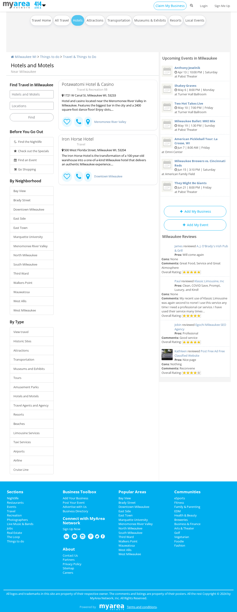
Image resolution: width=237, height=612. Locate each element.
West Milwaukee (24, 310)
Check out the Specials (33, 151)
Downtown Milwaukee (28, 209)
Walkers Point (22, 283)
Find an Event (27, 160)
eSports (179, 498)
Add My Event (197, 225)
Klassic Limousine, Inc (209, 281)
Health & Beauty (185, 515)
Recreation (14, 515)
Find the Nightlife (29, 142)
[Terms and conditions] (112, 607)
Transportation (118, 20)
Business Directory (75, 511)
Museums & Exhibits (150, 20)
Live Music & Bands (20, 524)
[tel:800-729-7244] (78, 122)
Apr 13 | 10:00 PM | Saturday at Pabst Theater (196, 72)
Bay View (19, 191)
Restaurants (15, 502)
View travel (20, 332)
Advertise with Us (75, 507)
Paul (178, 281)
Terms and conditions (142, 607)
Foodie (179, 541)
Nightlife (13, 498)
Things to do (49, 56)
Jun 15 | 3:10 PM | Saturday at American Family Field (193, 167)
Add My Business (197, 211)
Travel (11, 511)
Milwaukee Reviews (179, 236)
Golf (177, 533)
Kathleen (181, 351)
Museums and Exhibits (29, 369)
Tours (17, 378)
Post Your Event (74, 502)
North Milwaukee (25, 255)
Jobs (10, 528)
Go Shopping (26, 169)
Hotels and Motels (26, 396)
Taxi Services (22, 442)
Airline (17, 460)
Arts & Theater (184, 528)
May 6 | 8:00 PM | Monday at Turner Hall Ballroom (195, 89)
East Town (20, 228)
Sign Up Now (71, 529)
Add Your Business (75, 498)
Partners (69, 560)
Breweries (181, 520)
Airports (19, 451)
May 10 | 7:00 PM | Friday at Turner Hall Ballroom (194, 107)
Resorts (175, 20)
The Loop (13, 537)
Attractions (95, 20)
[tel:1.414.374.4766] (78, 176)
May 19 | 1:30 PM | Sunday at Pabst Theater (195, 125)
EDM (177, 511)
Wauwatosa (21, 292)
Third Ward (21, 273)
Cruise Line (20, 470)
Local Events (194, 20)
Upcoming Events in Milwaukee (189, 58)
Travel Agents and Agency (31, 405)
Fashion (179, 545)
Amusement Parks (26, 387)
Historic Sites (22, 341)
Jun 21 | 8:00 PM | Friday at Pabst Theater (193, 187)
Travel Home (41, 20)
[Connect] (67, 122)
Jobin (178, 325)
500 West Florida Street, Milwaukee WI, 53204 (94, 150)
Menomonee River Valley (30, 246)
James (179, 246)
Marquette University (28, 237)
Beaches (19, 424)
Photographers (17, 520)
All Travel (62, 20)
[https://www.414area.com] (17, 4)
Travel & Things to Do (79, 56)
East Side (19, 218)
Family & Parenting (187, 507)
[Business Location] (88, 122)
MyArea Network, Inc (104, 598)
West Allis (19, 301)
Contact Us (70, 555)
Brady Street (22, 200)
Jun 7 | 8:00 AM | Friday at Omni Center (190, 145)
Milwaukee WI (25, 56)
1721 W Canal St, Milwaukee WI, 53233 (89, 95)
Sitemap (68, 568)
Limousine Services (26, 433)
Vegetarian (181, 537)
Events (11, 507)
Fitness (179, 502)
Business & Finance (187, 524)
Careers (68, 572)
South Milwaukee (25, 264)
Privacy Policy (72, 564)
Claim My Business (170, 5)
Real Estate (14, 533)
